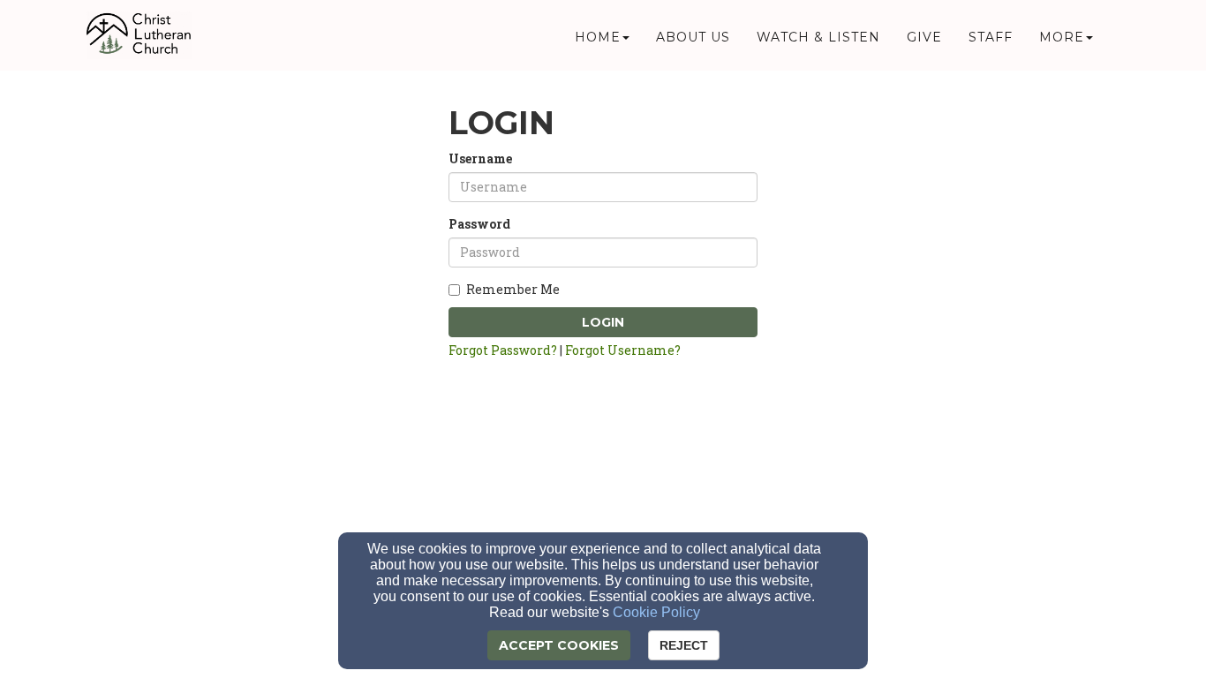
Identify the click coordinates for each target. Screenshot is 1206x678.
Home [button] (598, 37)
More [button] (1061, 37)
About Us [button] (693, 37)
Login (603, 322)
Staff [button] (991, 37)
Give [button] (924, 37)
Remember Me (513, 289)
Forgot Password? (502, 350)
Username (480, 158)
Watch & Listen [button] (818, 37)
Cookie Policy (656, 612)
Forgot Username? (623, 350)
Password (479, 223)
